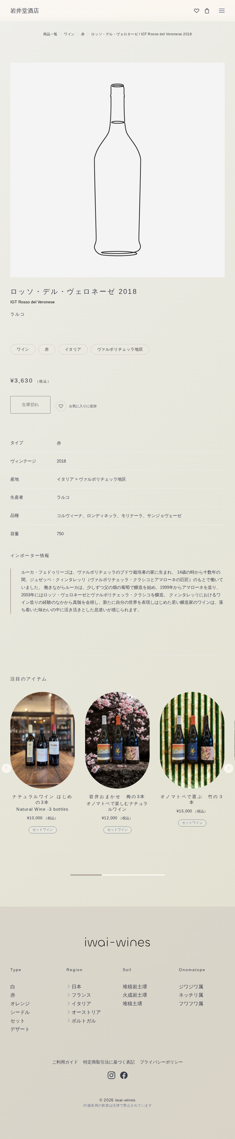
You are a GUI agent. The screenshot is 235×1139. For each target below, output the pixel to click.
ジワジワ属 (191, 986)
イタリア (73, 349)
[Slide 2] (117, 875)
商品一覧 (50, 34)
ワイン (69, 34)
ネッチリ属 (191, 995)
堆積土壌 (132, 1003)
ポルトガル (84, 1021)
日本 (76, 986)
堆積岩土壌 (135, 986)
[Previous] (6, 781)
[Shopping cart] (204, 10)
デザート (20, 1029)
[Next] (228, 781)
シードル (20, 1012)
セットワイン (42, 830)
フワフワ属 (191, 1003)
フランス (81, 995)
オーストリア (86, 1012)
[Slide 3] (148, 875)
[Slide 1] (86, 875)
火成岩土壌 (135, 995)
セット (17, 1021)
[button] (222, 10)
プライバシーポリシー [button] (161, 1062)
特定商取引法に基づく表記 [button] (109, 1062)
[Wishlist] (194, 10)
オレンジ (20, 1003)
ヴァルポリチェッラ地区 (120, 349)
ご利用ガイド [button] (65, 1062)
